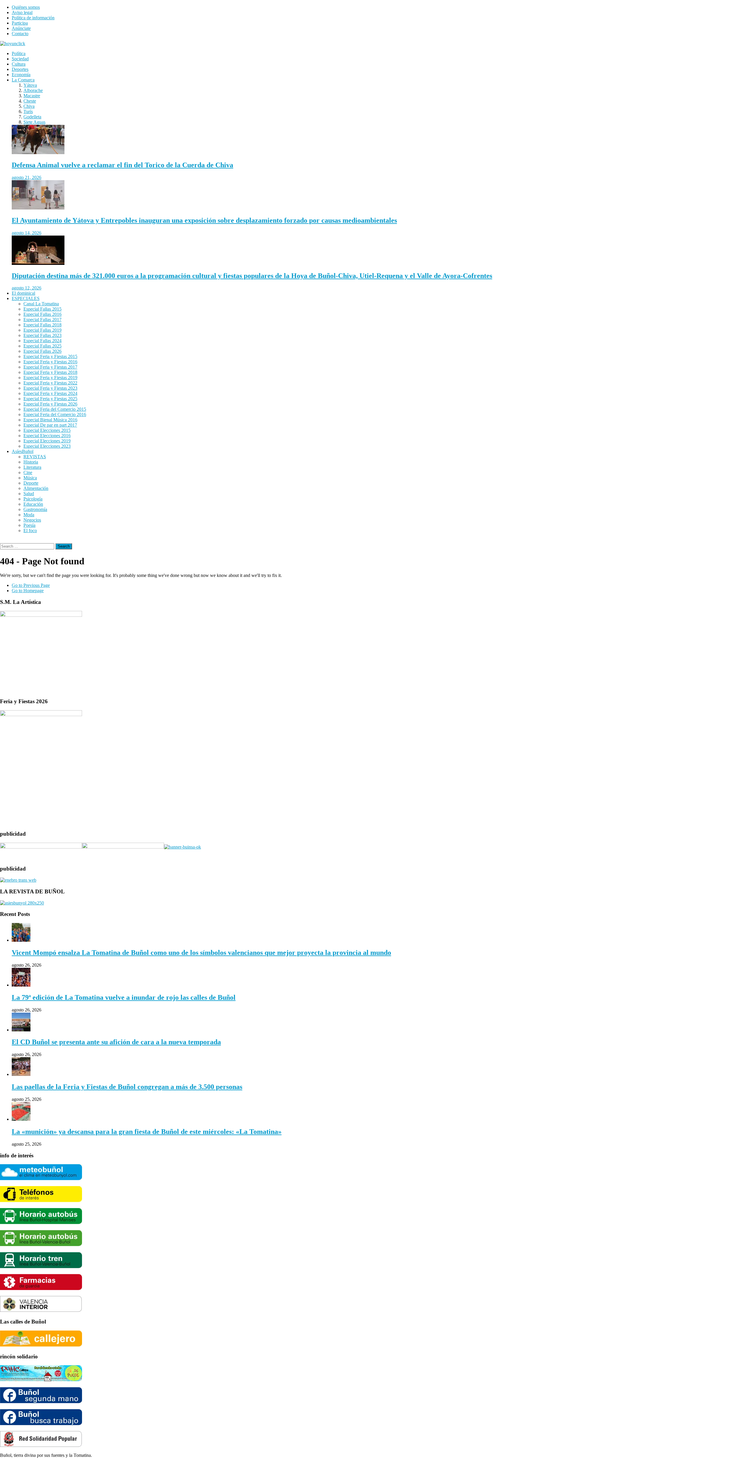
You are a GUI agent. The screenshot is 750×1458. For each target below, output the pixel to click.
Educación (33, 504)
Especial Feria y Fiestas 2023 (50, 388)
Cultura (18, 64)
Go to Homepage (28, 590)
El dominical (23, 293)
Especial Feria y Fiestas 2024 (50, 393)
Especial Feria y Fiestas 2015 (50, 356)
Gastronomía (35, 509)
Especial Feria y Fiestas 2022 (50, 382)
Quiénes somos (26, 7)
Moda (28, 514)
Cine (27, 472)
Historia (30, 461)
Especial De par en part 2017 (50, 425)
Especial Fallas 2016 (42, 314)
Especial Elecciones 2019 (47, 440)
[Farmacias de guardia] (41, 1288)
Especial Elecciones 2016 (47, 435)
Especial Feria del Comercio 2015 (54, 409)
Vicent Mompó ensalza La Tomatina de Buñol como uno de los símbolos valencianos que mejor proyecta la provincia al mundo (201, 952)
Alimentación (35, 488)
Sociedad (20, 58)
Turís (28, 111)
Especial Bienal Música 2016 (50, 419)
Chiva (29, 106)
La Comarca (23, 79)
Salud (28, 493)
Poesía (29, 525)
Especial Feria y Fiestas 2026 (50, 403)
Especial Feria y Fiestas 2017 (50, 366)
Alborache (33, 90)
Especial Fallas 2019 (42, 330)
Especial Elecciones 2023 (47, 446)
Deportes (20, 69)
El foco (30, 530)
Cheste (29, 100)
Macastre (31, 95)
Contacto (20, 33)
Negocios (32, 519)
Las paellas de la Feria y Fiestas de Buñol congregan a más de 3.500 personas (127, 1087)
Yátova (30, 85)
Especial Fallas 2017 (42, 319)
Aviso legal (22, 12)
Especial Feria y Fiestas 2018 (50, 372)
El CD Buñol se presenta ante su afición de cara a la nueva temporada (116, 1042)
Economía (21, 74)
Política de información (33, 17)
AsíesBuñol (22, 451)
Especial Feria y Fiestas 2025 (50, 398)
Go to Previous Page (31, 585)
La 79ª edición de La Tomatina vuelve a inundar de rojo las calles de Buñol (124, 997)
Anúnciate (21, 28)
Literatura (32, 467)
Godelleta (32, 116)
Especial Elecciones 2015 (47, 430)
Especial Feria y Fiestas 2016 (50, 361)
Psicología (32, 498)
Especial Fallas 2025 (42, 345)
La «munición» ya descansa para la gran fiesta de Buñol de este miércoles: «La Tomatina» (147, 1131)
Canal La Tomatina (41, 303)
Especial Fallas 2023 (42, 335)
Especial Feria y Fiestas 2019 (50, 377)
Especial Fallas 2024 (42, 340)
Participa (20, 23)
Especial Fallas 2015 (42, 308)
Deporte (30, 483)
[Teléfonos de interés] (41, 1200)
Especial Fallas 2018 (42, 324)
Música (30, 477)
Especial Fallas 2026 (42, 351)
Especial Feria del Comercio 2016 (54, 414)
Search (64, 546)
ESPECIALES (26, 298)
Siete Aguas (34, 122)
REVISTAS (34, 456)
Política (18, 53)
